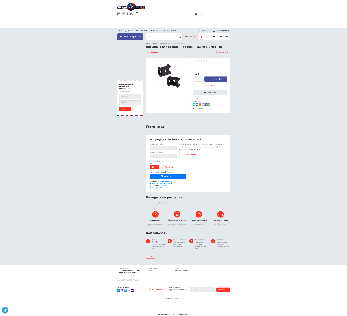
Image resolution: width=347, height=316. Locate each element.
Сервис (165, 31)
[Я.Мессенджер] (194, 104)
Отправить (222, 290)
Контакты (144, 31)
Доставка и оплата (132, 31)
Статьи (173, 31)
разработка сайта (169, 314)
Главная (120, 31)
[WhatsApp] (208, 104)
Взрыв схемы (155, 31)
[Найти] (179, 36)
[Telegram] (203, 104)
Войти (154, 167)
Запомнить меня (158, 161)
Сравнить (200, 98)
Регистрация (169, 167)
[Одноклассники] (200, 104)
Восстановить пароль (189, 154)
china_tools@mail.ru (181, 271)
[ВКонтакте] (197, 104)
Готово (124, 109)
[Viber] (205, 104)
